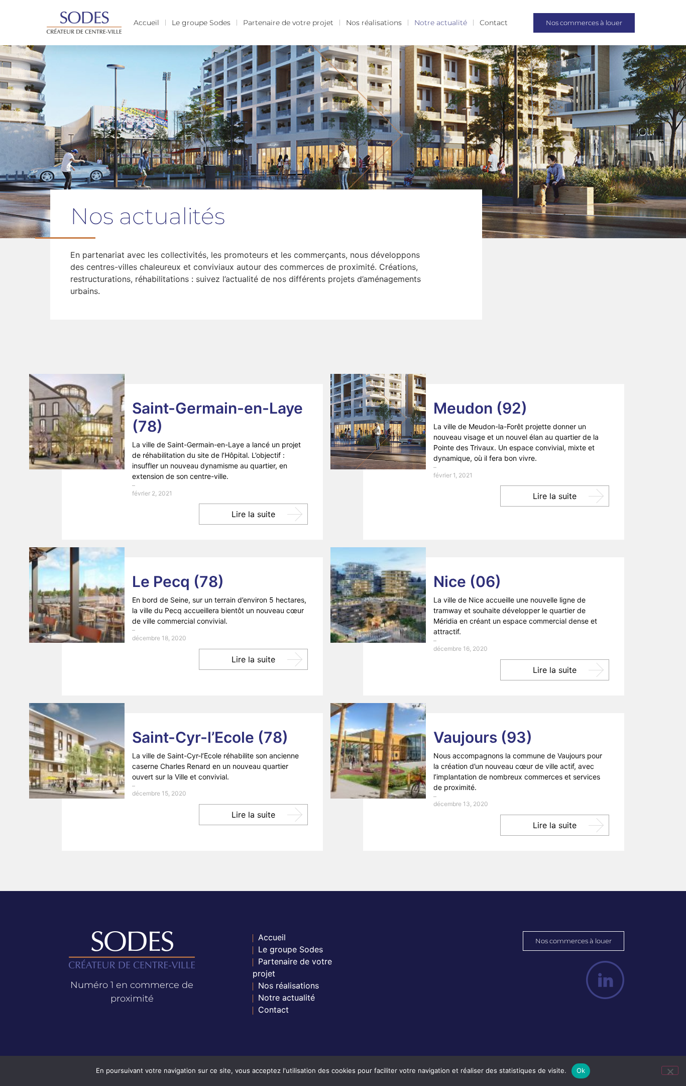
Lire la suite (253, 514)
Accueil (146, 22)
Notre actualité (440, 22)
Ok (581, 1070)
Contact (494, 22)
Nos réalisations (374, 22)
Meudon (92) (480, 408)
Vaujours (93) (482, 737)
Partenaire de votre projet (288, 22)
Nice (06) (467, 581)
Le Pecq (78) (178, 581)
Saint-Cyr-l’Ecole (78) (210, 737)
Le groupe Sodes (201, 22)
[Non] (669, 1070)
